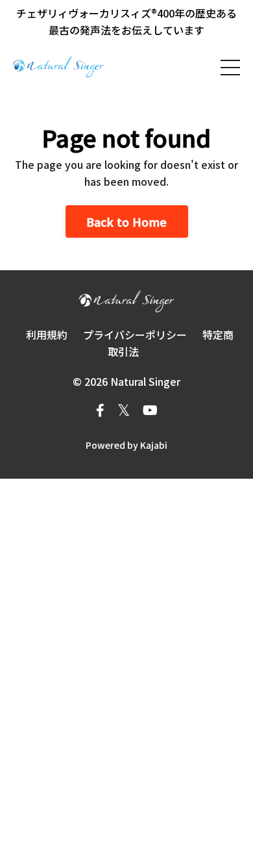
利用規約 (46, 334)
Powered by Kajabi (126, 444)
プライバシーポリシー (135, 334)
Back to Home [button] (126, 221)
